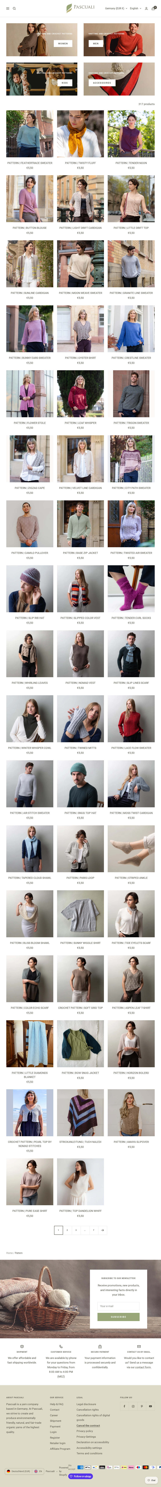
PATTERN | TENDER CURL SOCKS (131, 618)
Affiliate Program (60, 1448)
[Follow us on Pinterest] (141, 1406)
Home (9, 1253)
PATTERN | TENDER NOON (131, 163)
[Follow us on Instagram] (133, 1406)
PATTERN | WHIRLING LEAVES (30, 682)
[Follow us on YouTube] (150, 1406)
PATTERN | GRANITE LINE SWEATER (131, 293)
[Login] (146, 8)
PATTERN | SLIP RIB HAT (29, 618)
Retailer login (57, 1443)
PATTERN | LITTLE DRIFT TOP (131, 227)
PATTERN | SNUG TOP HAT (80, 813)
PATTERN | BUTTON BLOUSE (30, 227)
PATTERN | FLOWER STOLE (30, 422)
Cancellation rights (88, 1409)
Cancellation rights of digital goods (93, 1417)
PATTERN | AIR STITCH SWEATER (30, 813)
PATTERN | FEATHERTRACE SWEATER (29, 163)
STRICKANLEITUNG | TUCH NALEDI (80, 1141)
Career (54, 1415)
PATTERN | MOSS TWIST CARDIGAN (131, 813)
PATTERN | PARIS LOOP (80, 877)
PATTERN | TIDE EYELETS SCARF (131, 943)
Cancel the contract (88, 1425)
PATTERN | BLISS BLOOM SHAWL (30, 943)
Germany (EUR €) (114, 8)
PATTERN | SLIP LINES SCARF (131, 682)
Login (53, 1432)
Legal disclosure (86, 1404)
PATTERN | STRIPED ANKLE (131, 877)
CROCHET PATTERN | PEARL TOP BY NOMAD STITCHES (30, 1144)
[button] (63, 1457)
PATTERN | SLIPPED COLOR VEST (80, 618)
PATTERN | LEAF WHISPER (80, 422)
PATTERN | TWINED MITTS (80, 747)
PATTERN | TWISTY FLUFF (80, 163)
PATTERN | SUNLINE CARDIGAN (30, 293)
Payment (55, 1426)
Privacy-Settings (86, 1436)
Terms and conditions (89, 1453)
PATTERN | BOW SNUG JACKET (80, 1072)
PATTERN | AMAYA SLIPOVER (131, 1141)
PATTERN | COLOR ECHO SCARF (30, 1007)
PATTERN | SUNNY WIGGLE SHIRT (80, 943)
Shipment (55, 1420)
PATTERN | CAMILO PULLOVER (29, 552)
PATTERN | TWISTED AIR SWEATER (131, 552)
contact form (143, 1367)
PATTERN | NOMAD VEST (80, 682)
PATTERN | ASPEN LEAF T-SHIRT (131, 1007)
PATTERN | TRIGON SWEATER (131, 422)
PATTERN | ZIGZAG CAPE (30, 488)
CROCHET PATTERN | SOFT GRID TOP (80, 1007)
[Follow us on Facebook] (124, 1406)
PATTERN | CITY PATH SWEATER (131, 488)
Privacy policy (85, 1431)
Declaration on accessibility (93, 1442)
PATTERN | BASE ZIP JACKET (80, 552)
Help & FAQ (56, 1404)
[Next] (102, 1230)
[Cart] (153, 8)
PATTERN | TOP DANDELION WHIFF (80, 1210)
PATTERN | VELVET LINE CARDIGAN (80, 488)
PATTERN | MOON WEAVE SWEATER (80, 293)
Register (55, 1437)
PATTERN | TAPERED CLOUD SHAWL (29, 877)
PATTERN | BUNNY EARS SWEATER (29, 357)
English (134, 8)
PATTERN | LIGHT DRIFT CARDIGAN (80, 227)
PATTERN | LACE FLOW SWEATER (131, 747)
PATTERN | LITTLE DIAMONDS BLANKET (30, 1075)
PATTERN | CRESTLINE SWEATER (131, 357)
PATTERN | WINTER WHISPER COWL (29, 747)
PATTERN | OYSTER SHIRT (80, 357)
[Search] (14, 8)
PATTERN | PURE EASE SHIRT (29, 1210)
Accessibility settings (89, 1447)
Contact (54, 1409)
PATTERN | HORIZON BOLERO (131, 1072)
